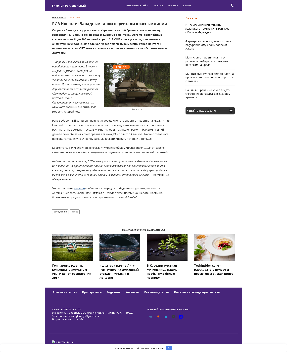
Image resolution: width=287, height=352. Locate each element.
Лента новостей (135, 5)
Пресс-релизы (92, 292)
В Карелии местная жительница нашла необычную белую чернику (162, 271)
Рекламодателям (156, 292)
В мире (187, 5)
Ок (168, 348)
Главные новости (65, 292)
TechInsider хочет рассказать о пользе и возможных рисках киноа (214, 269)
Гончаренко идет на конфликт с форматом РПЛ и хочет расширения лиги (71, 271)
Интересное (121, 67)
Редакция (114, 292)
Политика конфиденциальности (197, 292)
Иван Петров (59, 17)
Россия (158, 5)
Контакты (132, 292)
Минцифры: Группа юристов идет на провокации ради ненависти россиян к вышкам (210, 77)
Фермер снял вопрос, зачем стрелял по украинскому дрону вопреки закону (208, 44)
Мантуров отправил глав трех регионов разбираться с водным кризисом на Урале (206, 61)
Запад (74, 211)
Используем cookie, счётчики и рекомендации (139, 348)
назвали (79, 188)
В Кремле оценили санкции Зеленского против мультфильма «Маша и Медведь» (207, 28)
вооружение (60, 211)
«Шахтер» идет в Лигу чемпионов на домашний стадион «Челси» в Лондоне (119, 271)
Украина (173, 5)
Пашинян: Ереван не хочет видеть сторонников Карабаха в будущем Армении (207, 93)
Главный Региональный (69, 5)
